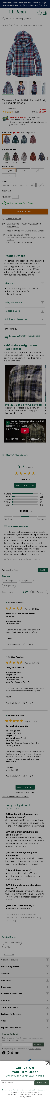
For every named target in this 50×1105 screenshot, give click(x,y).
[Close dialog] (47, 1063)
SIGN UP (41, 1083)
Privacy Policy (25, 1097)
